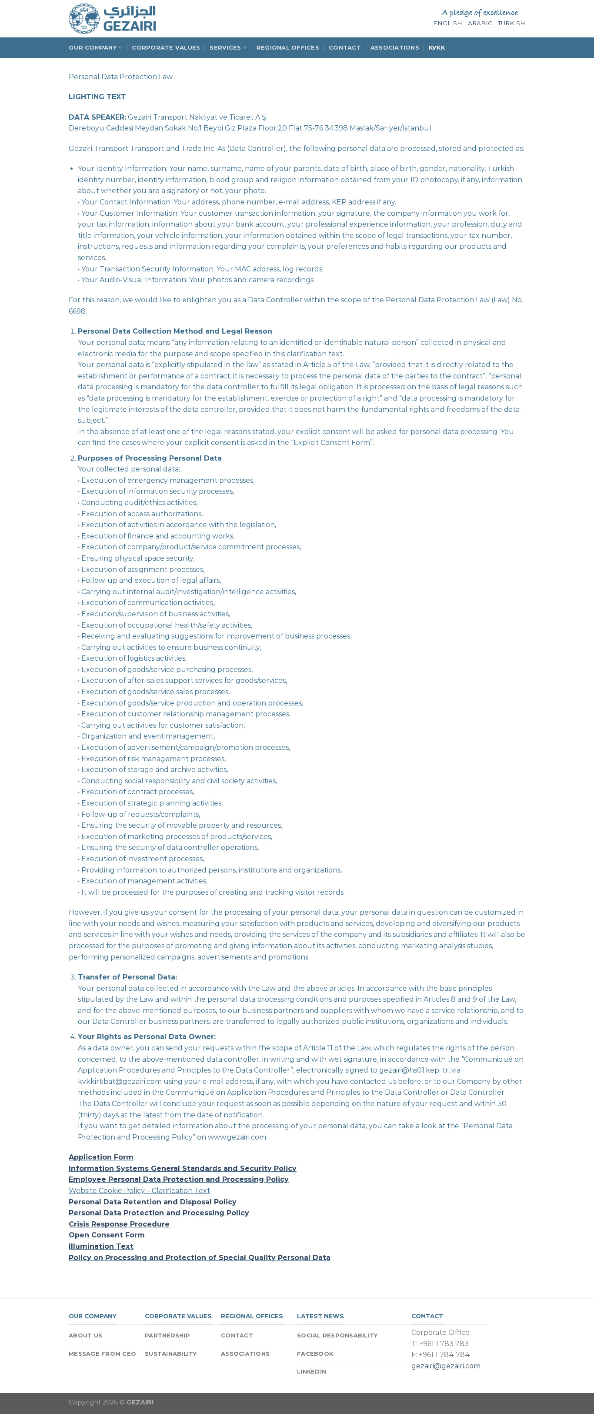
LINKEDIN (311, 1371)
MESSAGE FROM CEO (102, 1353)
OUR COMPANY (93, 47)
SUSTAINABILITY (171, 1353)
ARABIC (480, 23)
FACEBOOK (315, 1353)
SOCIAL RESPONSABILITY (337, 1335)
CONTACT (345, 47)
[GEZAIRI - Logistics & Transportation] (112, 18)
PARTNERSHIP (167, 1335)
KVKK (437, 47)
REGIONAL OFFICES (288, 47)
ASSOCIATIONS (394, 47)
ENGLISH (447, 23)
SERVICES (225, 47)
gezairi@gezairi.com (446, 1366)
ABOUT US (85, 1335)
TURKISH (511, 23)
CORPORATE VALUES (166, 47)
